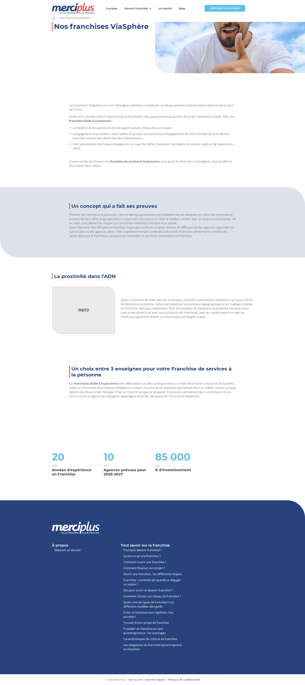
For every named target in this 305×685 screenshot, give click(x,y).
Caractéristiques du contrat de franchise (150, 639)
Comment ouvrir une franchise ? (144, 562)
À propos (111, 8)
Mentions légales (155, 679)
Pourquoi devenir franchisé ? (142, 550)
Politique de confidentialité (184, 679)
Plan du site (135, 679)
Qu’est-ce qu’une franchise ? (142, 556)
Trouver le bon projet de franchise (146, 623)
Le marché (165, 8)
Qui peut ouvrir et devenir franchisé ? (148, 590)
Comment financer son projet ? (144, 568)
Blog (182, 8)
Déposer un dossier (225, 8)
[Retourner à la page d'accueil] (73, 8)
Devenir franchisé (136, 8)
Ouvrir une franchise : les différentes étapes (152, 574)
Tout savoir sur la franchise (145, 545)
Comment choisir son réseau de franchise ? (152, 596)
